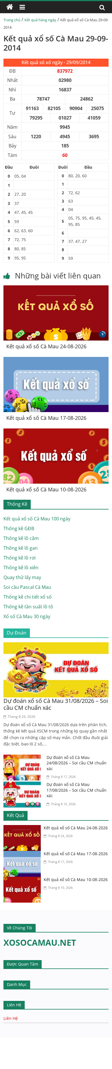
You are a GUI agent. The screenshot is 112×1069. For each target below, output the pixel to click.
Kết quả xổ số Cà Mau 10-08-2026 (46, 489)
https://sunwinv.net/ (22, 1058)
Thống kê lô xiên (20, 567)
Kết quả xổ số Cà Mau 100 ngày (36, 519)
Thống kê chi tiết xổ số (27, 597)
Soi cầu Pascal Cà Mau (27, 587)
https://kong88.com (58, 1040)
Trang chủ (11, 19)
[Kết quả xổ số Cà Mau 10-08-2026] (56, 432)
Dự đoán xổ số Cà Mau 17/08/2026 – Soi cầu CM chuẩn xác (77, 790)
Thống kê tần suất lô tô (28, 606)
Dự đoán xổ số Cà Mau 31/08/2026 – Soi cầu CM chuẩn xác (55, 704)
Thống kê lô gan (20, 548)
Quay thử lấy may (22, 577)
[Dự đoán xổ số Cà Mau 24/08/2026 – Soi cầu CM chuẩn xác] (23, 758)
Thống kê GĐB (18, 528)
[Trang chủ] (9, 7)
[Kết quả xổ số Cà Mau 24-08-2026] (56, 289)
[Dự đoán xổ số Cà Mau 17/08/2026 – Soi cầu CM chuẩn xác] (23, 785)
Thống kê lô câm (21, 538)
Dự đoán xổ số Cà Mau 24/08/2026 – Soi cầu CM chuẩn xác (77, 763)
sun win (28, 1065)
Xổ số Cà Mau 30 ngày (26, 616)
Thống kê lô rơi (19, 558)
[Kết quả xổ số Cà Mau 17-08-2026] (56, 360)
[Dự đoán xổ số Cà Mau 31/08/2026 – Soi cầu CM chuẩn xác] (56, 646)
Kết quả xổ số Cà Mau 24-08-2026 (46, 346)
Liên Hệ (10, 1018)
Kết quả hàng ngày (40, 19)
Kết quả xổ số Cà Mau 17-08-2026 (46, 417)
